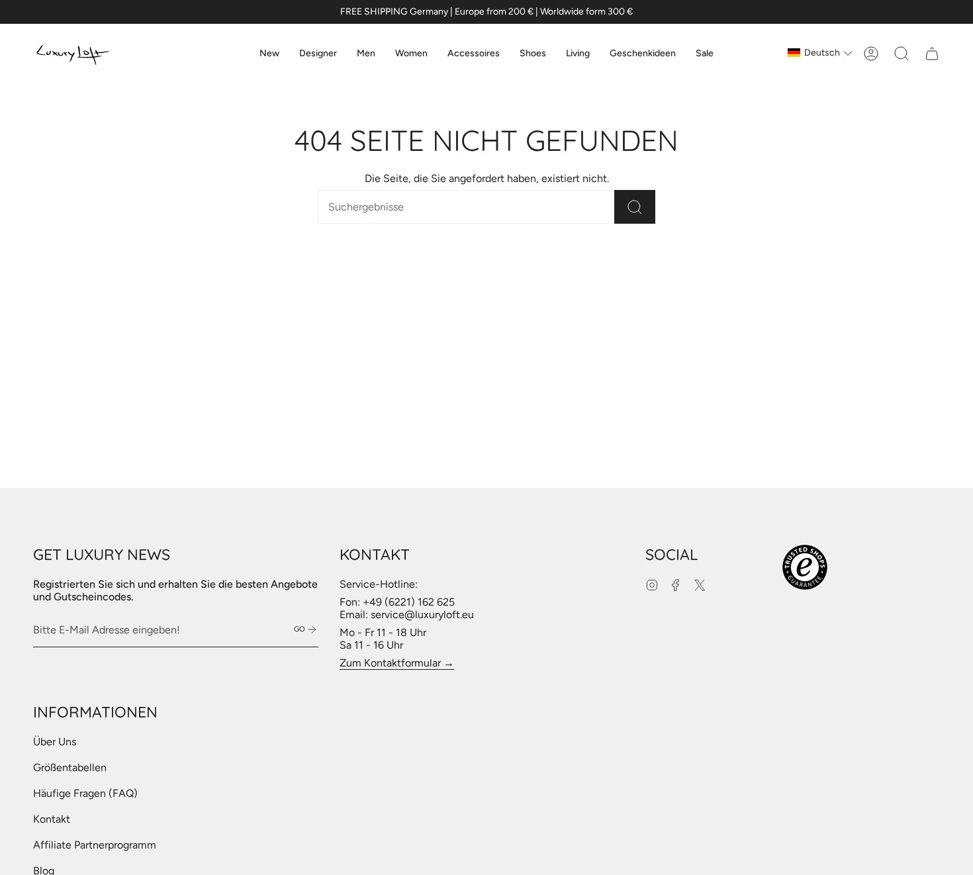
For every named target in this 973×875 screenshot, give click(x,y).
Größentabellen (70, 767)
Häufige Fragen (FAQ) (85, 793)
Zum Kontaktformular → (397, 663)
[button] (318, 53)
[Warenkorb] (932, 53)
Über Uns (54, 741)
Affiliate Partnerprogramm (94, 845)
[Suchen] (634, 207)
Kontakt (51, 819)
